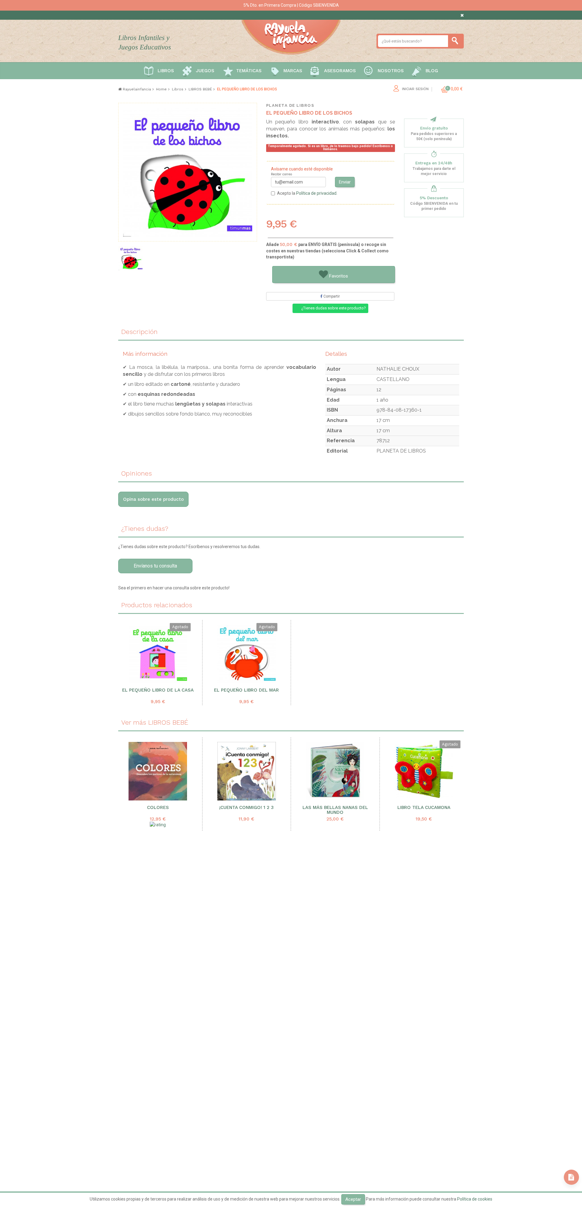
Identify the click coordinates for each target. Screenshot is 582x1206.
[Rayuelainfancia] (291, 36)
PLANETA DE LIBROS (290, 105)
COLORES (158, 807)
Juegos (205, 70)
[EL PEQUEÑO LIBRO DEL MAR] (246, 654)
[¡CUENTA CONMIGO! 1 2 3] (247, 771)
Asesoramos (340, 70)
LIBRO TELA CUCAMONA (423, 807)
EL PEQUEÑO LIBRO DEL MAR (246, 690)
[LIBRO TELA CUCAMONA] (424, 771)
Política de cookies (474, 1199)
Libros (166, 70)
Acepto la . (307, 193)
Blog (432, 70)
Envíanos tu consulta (155, 566)
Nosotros (391, 70)
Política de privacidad (316, 193)
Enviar (345, 182)
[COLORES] (158, 771)
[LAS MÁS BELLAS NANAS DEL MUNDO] (335, 771)
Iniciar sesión (415, 89)
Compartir (331, 296)
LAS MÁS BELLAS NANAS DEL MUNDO (335, 810)
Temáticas (249, 70)
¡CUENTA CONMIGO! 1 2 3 (246, 807)
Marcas (292, 70)
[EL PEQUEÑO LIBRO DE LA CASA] (158, 654)
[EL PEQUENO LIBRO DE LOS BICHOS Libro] (130, 258)
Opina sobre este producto (153, 499)
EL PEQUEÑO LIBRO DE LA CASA (158, 690)
